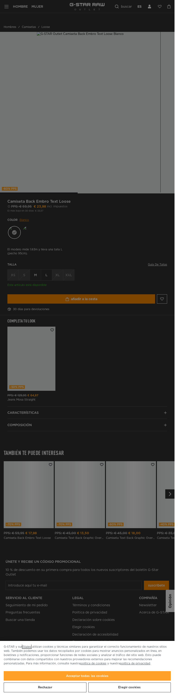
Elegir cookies (129, 687)
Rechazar (45, 687)
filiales (26, 646)
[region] (87, 668)
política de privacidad (135, 663)
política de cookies (93, 663)
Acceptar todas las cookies (87, 676)
